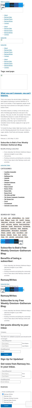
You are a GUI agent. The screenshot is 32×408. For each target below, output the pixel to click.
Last (23, 376)
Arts (23, 218)
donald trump (4, 226)
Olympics (3, 232)
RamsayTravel (8, 193)
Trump (2, 237)
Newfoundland (23, 230)
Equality (11, 226)
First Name (25, 343)
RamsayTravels (8, 402)
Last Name (25, 346)
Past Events (7, 184)
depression (15, 224)
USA (7, 237)
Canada (13, 220)
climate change (4, 222)
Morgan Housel (15, 230)
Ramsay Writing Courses (11, 398)
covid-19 (28, 222)
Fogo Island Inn (26, 226)
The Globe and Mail (9, 195)
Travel (6, 201)
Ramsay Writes (8, 188)
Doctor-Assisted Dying (24, 224)
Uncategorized (8, 203)
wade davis (11, 237)
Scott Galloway (20, 232)
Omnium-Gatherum (9, 182)
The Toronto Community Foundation (14, 197)
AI (1, 218)
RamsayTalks (8, 17)
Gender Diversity (5, 228)
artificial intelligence (16, 218)
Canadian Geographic (10, 172)
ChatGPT (21, 220)
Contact (6, 23)
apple (9, 218)
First (23, 373)
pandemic (9, 232)
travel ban (24, 234)
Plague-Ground (8, 186)
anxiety (5, 218)
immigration (25, 228)
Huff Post (7, 174)
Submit (6, 354)
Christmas (27, 220)
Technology (9, 234)
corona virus (12, 222)
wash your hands (19, 237)
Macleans (6, 180)
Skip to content (5, 1)
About (6, 15)
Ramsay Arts (7, 396)
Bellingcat (7, 220)
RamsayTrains (8, 19)
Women (26, 237)
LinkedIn (6, 178)
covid (24, 222)
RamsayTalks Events (10, 400)
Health (19, 228)
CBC (17, 220)
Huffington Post (8, 176)
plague (13, 232)
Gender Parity (13, 228)
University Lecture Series (11, 205)
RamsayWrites (8, 21)
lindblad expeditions (5, 230)
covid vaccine (9, 224)
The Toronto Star (9, 199)
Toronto (15, 234)
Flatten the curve (18, 226)
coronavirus (18, 222)
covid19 (3, 224)
